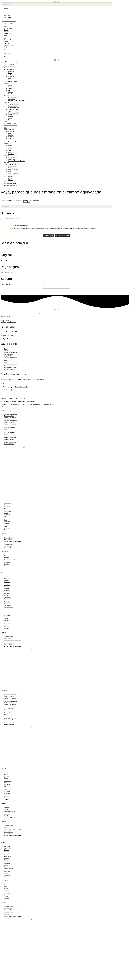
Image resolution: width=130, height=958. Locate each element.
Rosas (9, 78)
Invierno (6, 620)
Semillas (6, 557)
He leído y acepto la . (16, 387)
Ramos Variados (12, 81)
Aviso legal (4, 404)
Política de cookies (49, 404)
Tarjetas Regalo (12, 97)
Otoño (6, 618)
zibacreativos (32, 401)
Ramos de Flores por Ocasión (16, 100)
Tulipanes (10, 80)
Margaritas (11, 76)
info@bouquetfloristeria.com (8, 322)
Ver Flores (7, 577)
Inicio (5, 26)
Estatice (10, 73)
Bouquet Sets (11, 99)
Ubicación (10, 119)
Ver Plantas (7, 503)
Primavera (7, 615)
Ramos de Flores (9, 28)
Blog (5, 35)
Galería (10, 118)
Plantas (6, 30)
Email (2, 384)
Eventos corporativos (14, 113)
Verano (6, 617)
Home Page (26, 202)
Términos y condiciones (17, 404)
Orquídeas (11, 93)
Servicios (6, 31)
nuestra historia (8, 33)
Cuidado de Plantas (9, 559)
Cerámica (7, 556)
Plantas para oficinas (13, 107)
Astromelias (11, 71)
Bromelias (10, 87)
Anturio (10, 85)
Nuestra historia (8, 116)
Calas (9, 90)
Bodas (9, 111)
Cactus (10, 88)
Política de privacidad (21, 387)
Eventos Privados (13, 114)
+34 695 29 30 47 (6, 320)
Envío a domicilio (12, 106)
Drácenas (10, 92)
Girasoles (10, 74)
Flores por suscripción (14, 104)
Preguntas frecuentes (10, 123)
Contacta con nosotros (10, 125)
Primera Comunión (13, 109)
